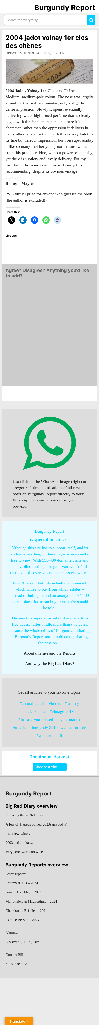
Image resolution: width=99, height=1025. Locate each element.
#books (55, 703)
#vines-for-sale (73, 727)
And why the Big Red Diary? (49, 663)
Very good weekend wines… (27, 852)
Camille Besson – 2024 (22, 920)
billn (59, 53)
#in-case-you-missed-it (38, 719)
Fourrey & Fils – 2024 (22, 883)
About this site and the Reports (50, 653)
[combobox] (50, 767)
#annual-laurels (32, 703)
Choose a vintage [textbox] (49, 767)
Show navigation (9, 7)
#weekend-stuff (49, 735)
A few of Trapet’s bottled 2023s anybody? (36, 824)
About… (12, 933)
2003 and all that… (19, 843)
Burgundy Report (64, 7)
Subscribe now (16, 964)
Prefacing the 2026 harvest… (27, 815)
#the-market (70, 719)
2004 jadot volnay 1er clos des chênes (47, 41)
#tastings (72, 703)
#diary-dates (36, 711)
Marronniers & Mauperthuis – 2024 (31, 901)
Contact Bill (14, 955)
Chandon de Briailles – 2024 (26, 911)
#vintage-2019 (62, 711)
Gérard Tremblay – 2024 (23, 892)
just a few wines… (19, 833)
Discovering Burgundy (22, 942)
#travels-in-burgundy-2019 (35, 727)
